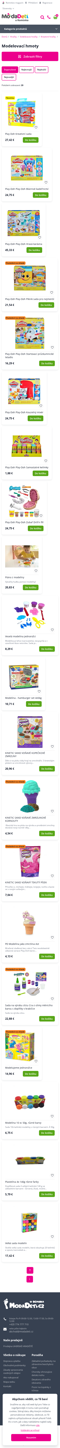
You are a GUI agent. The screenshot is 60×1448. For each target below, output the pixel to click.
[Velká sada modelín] (30, 1232)
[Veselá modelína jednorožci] (30, 625)
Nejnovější (9, 77)
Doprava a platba (11, 1361)
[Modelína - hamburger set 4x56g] (23, 683)
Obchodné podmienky (14, 1365)
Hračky (13, 36)
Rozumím (31, 1437)
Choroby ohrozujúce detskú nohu (42, 1373)
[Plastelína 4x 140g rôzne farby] (30, 1170)
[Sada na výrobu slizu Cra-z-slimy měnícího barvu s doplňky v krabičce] (30, 995)
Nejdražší (41, 69)
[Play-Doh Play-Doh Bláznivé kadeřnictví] (26, 174)
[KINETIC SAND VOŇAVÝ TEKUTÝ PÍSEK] (30, 871)
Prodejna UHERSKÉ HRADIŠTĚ (18, 1346)
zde (38, 1425)
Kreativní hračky (48, 36)
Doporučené (10, 69)
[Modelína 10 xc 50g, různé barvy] (30, 1110)
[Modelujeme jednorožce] (21, 1053)
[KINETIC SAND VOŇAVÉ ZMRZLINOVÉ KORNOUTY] (30, 808)
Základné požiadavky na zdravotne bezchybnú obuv (44, 1364)
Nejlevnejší (26, 69)
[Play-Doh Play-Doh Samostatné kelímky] (26, 453)
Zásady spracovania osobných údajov (13, 1371)
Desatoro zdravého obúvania (41, 1381)
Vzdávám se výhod (30, 1430)
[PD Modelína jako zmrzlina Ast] (30, 932)
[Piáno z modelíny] (21, 565)
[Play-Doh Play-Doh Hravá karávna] (23, 229)
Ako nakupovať (10, 1377)
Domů (4, 36)
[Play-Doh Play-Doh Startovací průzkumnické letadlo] (30, 341)
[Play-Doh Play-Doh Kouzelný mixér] (24, 398)
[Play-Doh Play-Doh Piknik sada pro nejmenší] (29, 284)
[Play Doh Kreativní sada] (21, 119)
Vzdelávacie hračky (29, 36)
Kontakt (7, 1386)
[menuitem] (13, 3)
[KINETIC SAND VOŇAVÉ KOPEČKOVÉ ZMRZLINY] (30, 743)
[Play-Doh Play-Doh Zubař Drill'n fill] (24, 508)
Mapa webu (9, 1381)
